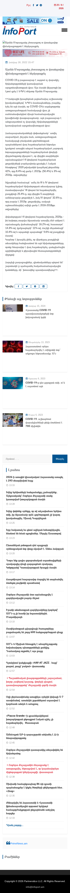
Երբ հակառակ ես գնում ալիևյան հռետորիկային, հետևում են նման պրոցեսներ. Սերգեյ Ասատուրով (33, 531)
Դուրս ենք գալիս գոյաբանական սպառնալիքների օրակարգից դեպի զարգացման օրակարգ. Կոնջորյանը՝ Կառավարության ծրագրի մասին (33, 564)
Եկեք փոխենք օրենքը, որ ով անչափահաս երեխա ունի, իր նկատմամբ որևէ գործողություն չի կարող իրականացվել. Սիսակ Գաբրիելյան (34, 514)
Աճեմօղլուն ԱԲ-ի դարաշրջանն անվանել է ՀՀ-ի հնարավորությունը (32, 736)
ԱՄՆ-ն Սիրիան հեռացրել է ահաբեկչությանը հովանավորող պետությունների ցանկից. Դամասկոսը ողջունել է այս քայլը (31, 647)
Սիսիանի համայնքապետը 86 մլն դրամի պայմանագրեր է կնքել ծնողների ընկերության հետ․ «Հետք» (35, 787)
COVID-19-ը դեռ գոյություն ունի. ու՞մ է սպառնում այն (45, 384)
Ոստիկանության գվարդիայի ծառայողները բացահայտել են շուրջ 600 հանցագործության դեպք (34, 630)
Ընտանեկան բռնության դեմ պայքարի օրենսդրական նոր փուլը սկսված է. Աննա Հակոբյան (35, 547)
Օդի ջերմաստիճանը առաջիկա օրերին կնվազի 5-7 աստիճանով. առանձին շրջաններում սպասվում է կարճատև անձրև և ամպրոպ (34, 700)
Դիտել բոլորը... (14, 825)
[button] (35, 274)
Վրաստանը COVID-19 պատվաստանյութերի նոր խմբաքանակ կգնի (39, 313)
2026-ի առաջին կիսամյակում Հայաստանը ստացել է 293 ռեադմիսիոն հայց (34, 478)
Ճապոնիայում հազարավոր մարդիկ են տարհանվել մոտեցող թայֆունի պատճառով (34, 581)
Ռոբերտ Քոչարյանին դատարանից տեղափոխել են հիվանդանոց (34, 751)
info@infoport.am (35, 887)
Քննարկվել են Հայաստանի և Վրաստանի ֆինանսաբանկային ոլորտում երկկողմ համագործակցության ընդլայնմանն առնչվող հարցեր (30, 808)
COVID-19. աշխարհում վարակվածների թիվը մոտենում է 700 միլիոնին (43, 422)
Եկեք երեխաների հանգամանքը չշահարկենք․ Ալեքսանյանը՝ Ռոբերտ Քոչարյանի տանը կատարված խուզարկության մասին (32, 495)
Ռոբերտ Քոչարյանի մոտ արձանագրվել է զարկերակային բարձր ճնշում (29, 596)
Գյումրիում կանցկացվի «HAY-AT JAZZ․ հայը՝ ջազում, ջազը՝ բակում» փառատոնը (31, 664)
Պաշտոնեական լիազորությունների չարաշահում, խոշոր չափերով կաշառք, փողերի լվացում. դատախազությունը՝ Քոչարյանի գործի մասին (34, 681)
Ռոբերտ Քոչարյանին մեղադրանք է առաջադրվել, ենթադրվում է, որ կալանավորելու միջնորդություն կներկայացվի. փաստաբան (32, 768)
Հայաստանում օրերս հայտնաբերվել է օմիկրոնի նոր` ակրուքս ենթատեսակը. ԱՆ (42, 350)
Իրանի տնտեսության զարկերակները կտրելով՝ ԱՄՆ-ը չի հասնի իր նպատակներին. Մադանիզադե (32, 613)
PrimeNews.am (19, 843)
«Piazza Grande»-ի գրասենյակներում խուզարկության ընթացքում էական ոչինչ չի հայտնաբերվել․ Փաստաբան (29, 719)
